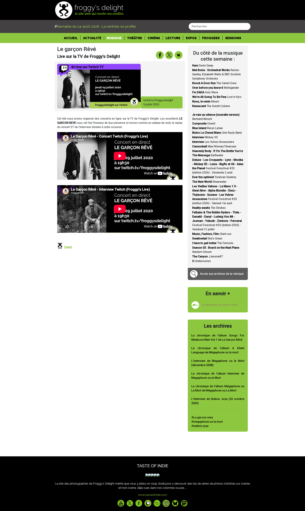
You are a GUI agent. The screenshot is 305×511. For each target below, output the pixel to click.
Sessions (233, 38)
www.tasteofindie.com (152, 495)
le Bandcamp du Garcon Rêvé (220, 304)
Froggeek (211, 38)
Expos (191, 38)
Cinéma (154, 38)
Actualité (92, 38)
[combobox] (219, 26)
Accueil (72, 38)
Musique (114, 38)
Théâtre (134, 38)
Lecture (173, 38)
